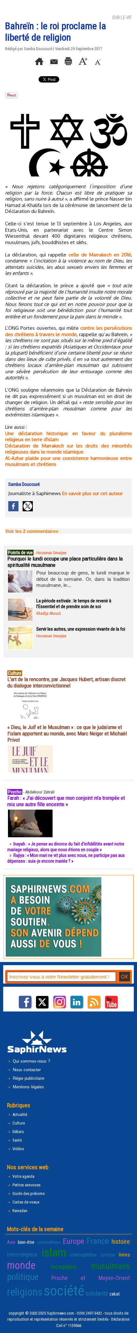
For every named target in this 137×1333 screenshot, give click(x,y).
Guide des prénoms (28, 1193)
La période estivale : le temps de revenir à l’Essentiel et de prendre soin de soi (73, 603)
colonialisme (49, 1242)
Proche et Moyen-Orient (90, 1278)
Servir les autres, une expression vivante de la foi (80, 629)
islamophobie (83, 1254)
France (98, 1241)
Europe (73, 1241)
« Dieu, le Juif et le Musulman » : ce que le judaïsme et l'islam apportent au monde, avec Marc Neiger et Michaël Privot (67, 733)
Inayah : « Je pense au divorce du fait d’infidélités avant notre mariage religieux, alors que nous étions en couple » (65, 846)
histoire (121, 1241)
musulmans (110, 1266)
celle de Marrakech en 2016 (99, 255)
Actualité (19, 1114)
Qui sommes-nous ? (30, 1061)
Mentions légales (27, 1086)
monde (21, 1265)
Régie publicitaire (27, 1078)
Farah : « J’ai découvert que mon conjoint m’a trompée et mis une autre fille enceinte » (66, 801)
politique (23, 1276)
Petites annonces (25, 1185)
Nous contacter (26, 1069)
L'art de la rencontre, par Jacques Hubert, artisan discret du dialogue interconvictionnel (66, 682)
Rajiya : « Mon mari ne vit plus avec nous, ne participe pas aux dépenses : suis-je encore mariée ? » (66, 858)
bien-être (26, 1242)
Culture (18, 1123)
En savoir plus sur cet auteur (92, 493)
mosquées (63, 1266)
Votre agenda (22, 1176)
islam (53, 1252)
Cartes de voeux (25, 1202)
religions (25, 1292)
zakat (114, 1294)
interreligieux (22, 1254)
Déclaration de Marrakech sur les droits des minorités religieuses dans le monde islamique (68, 449)
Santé (16, 1140)
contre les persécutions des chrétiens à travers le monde (68, 331)
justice (108, 1254)
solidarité (96, 1293)
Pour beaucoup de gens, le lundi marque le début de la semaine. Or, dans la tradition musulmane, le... (83, 579)
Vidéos (17, 1148)
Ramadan (19, 1210)
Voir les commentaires (31, 531)
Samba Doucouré (38, 48)
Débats (17, 1131)
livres (124, 1254)
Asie (11, 1242)
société (64, 1290)
